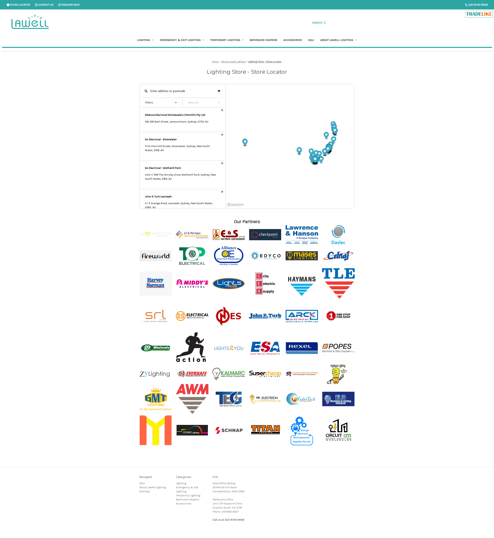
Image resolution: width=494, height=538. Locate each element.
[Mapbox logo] (235, 204)
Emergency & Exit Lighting (180, 40)
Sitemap (144, 491)
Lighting (143, 40)
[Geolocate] (219, 91)
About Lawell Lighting (336, 40)
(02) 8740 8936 (478, 4)
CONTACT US (45, 4)
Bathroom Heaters (263, 40)
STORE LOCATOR (19, 4)
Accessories (292, 40)
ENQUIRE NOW (70, 4)
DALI (311, 40)
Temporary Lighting (225, 40)
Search (317, 22)
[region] (290, 146)
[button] (316, 154)
